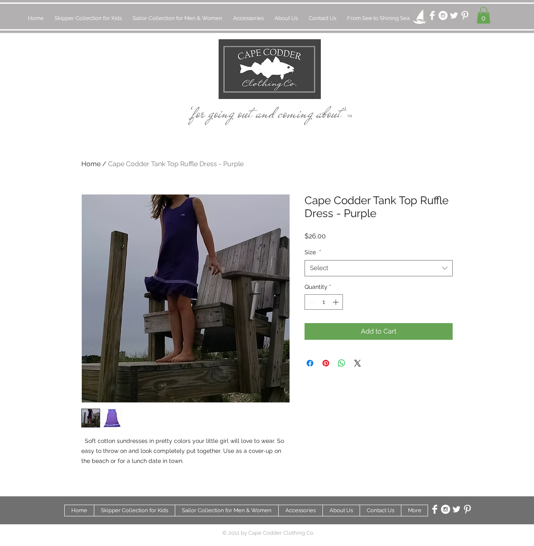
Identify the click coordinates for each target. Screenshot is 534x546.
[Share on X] (358, 363)
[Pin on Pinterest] (326, 363)
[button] (483, 15)
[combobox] (379, 268)
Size (313, 252)
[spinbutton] (323, 302)
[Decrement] (311, 302)
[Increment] (336, 302)
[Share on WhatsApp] (342, 363)
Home (91, 164)
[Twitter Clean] (453, 15)
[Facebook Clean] (432, 15)
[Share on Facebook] (310, 363)
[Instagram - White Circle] (443, 15)
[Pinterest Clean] (464, 15)
